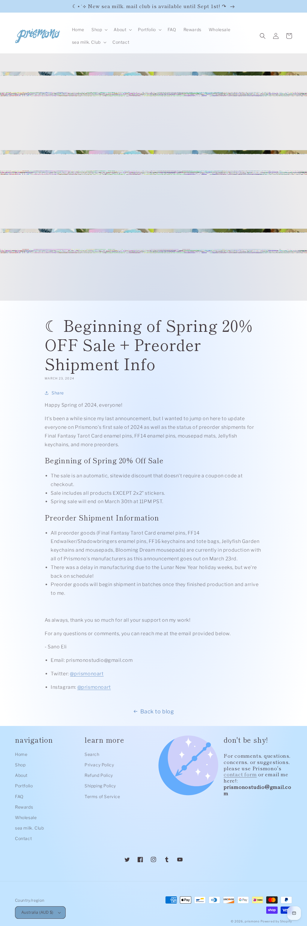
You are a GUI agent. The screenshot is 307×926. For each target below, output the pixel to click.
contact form (240, 774)
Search (92, 754)
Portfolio (24, 785)
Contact (23, 838)
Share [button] (58, 392)
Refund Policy (99, 775)
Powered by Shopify (276, 921)
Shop (20, 764)
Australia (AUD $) (37, 912)
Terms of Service (102, 796)
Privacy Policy (99, 764)
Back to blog (157, 711)
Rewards (24, 807)
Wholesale (26, 817)
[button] (99, 29)
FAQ (19, 796)
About (21, 775)
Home (21, 754)
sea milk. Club (29, 827)
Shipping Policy (100, 785)
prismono (252, 921)
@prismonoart (86, 674)
